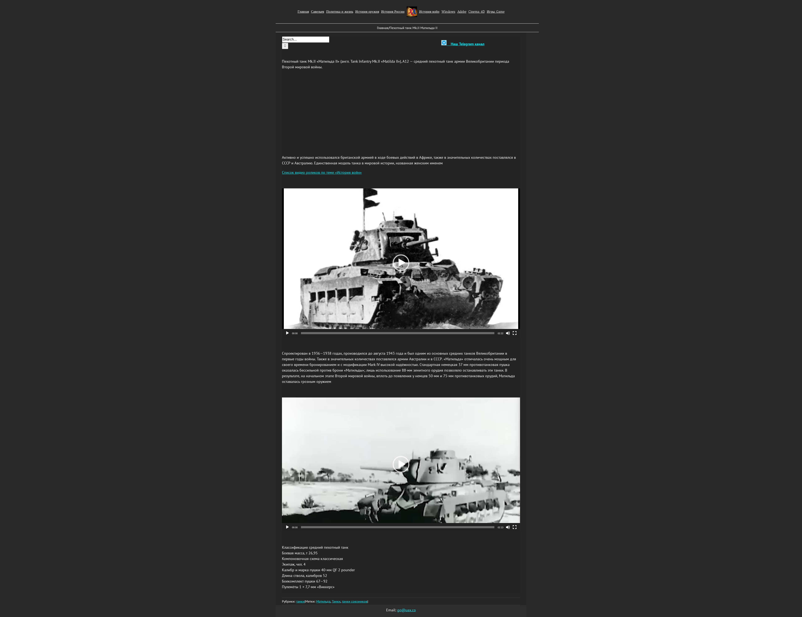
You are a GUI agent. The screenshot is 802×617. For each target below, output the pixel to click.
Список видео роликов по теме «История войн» (322, 172)
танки (300, 601)
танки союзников (354, 601)
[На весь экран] (515, 333)
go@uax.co (406, 610)
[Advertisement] (401, 112)
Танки (336, 601)
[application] (401, 262)
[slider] (397, 333)
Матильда (323, 601)
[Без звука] (508, 333)
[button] (401, 262)
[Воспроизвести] (287, 333)
